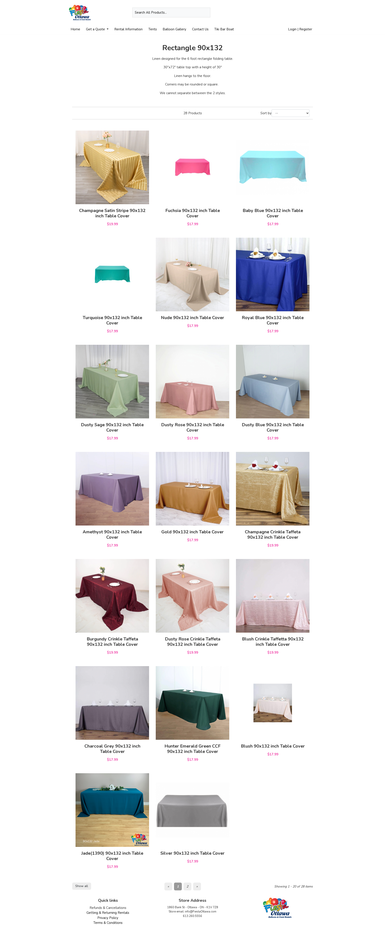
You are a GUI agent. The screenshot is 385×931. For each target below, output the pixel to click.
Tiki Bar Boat (224, 29)
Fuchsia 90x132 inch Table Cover (192, 213)
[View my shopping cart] (312, 12)
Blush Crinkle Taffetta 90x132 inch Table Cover (273, 641)
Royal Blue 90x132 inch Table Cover (273, 320)
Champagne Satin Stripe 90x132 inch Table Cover (112, 213)
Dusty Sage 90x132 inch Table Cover (112, 427)
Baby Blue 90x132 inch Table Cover (273, 213)
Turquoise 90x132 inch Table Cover (112, 320)
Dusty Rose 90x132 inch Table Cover (192, 427)
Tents (152, 29)
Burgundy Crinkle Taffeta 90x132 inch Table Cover (112, 641)
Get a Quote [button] (96, 29)
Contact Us (200, 29)
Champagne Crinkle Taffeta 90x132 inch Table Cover (273, 534)
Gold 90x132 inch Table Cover (192, 532)
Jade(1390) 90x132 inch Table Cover (112, 856)
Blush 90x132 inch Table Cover (273, 746)
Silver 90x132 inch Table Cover (192, 853)
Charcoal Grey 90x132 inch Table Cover (112, 748)
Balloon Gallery (174, 29)
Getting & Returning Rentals (107, 912)
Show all (81, 886)
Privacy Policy (107, 918)
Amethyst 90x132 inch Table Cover (112, 534)
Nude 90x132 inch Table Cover (192, 318)
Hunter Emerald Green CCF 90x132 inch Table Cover (192, 748)
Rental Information (128, 29)
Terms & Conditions (108, 923)
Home (75, 29)
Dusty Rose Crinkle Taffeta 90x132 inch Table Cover (192, 641)
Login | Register (300, 29)
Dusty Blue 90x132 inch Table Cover (273, 427)
